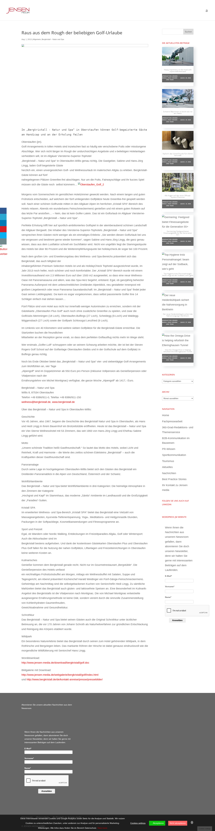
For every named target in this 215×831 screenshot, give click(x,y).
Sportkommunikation (174, 455)
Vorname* (169, 586)
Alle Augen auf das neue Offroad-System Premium (178, 196)
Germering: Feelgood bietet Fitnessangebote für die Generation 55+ (178, 233)
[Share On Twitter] (3, 217)
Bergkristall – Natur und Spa (53, 39)
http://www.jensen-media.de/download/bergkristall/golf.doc (55, 662)
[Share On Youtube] (3, 229)
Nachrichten (169, 473)
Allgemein (37, 39)
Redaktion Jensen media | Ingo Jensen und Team (170, 78)
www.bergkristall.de (63, 402)
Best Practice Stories (174, 479)
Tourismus (168, 461)
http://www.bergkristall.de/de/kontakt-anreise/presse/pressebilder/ (65, 679)
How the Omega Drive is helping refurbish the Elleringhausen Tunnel (177, 351)
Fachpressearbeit (172, 421)
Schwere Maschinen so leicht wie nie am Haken (177, 112)
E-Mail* (168, 576)
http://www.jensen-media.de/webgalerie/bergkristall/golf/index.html (60, 674)
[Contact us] (3, 241)
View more (102, 828)
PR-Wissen (168, 449)
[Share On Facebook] (3, 211)
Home (165, 415)
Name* (168, 597)
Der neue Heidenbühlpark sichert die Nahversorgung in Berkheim (178, 315)
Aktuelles (167, 467)
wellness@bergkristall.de (36, 402)
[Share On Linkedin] (3, 223)
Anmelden (177, 620)
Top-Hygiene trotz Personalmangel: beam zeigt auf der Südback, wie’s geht (177, 274)
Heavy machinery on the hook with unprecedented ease (178, 70)
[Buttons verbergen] (3, 254)
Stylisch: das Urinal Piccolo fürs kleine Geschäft (178, 154)
